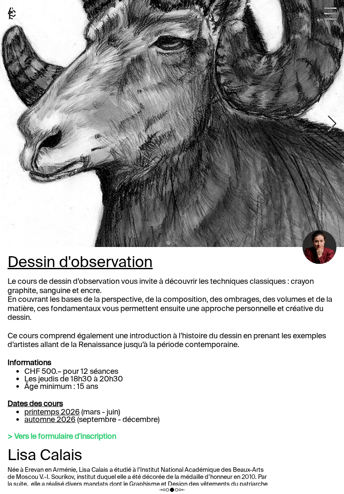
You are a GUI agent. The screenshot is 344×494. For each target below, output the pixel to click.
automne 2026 (50, 419)
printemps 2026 (52, 412)
